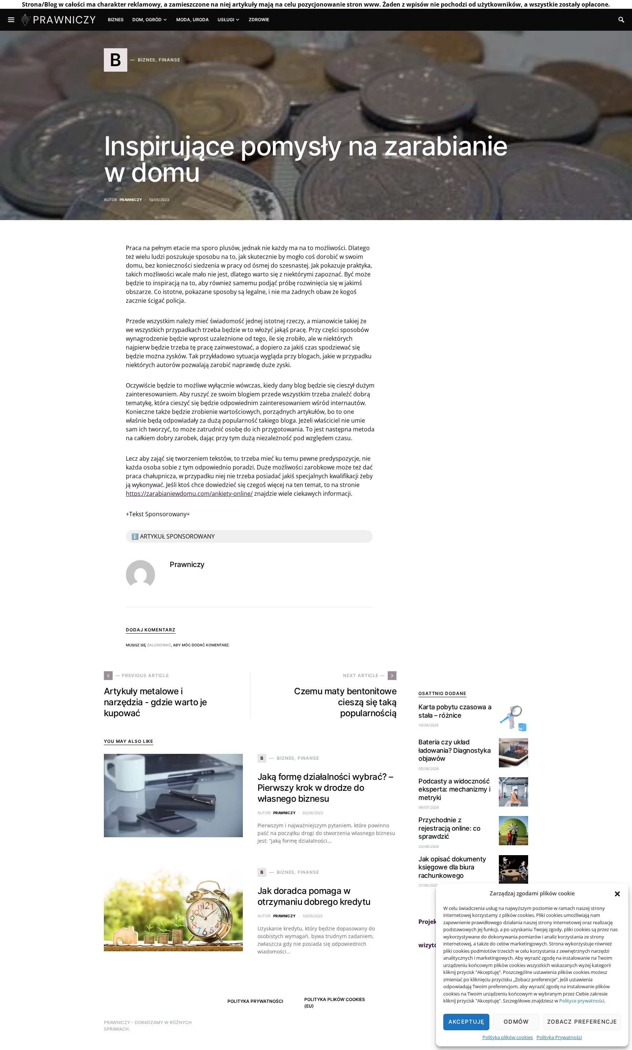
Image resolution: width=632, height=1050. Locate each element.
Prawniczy (131, 199)
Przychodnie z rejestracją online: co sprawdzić (449, 828)
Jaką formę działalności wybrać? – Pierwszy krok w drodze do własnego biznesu (325, 787)
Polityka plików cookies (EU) (334, 1003)
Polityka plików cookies (507, 1037)
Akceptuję (466, 1021)
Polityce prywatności (581, 1000)
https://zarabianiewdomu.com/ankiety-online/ (189, 494)
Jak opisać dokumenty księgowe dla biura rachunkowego (452, 867)
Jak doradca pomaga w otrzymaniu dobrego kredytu (313, 896)
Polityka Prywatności (559, 1037)
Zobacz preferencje (582, 1021)
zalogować (159, 645)
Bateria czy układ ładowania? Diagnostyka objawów (454, 750)
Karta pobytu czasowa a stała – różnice (454, 711)
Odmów (516, 1021)
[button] (617, 893)
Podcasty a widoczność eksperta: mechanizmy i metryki (454, 789)
